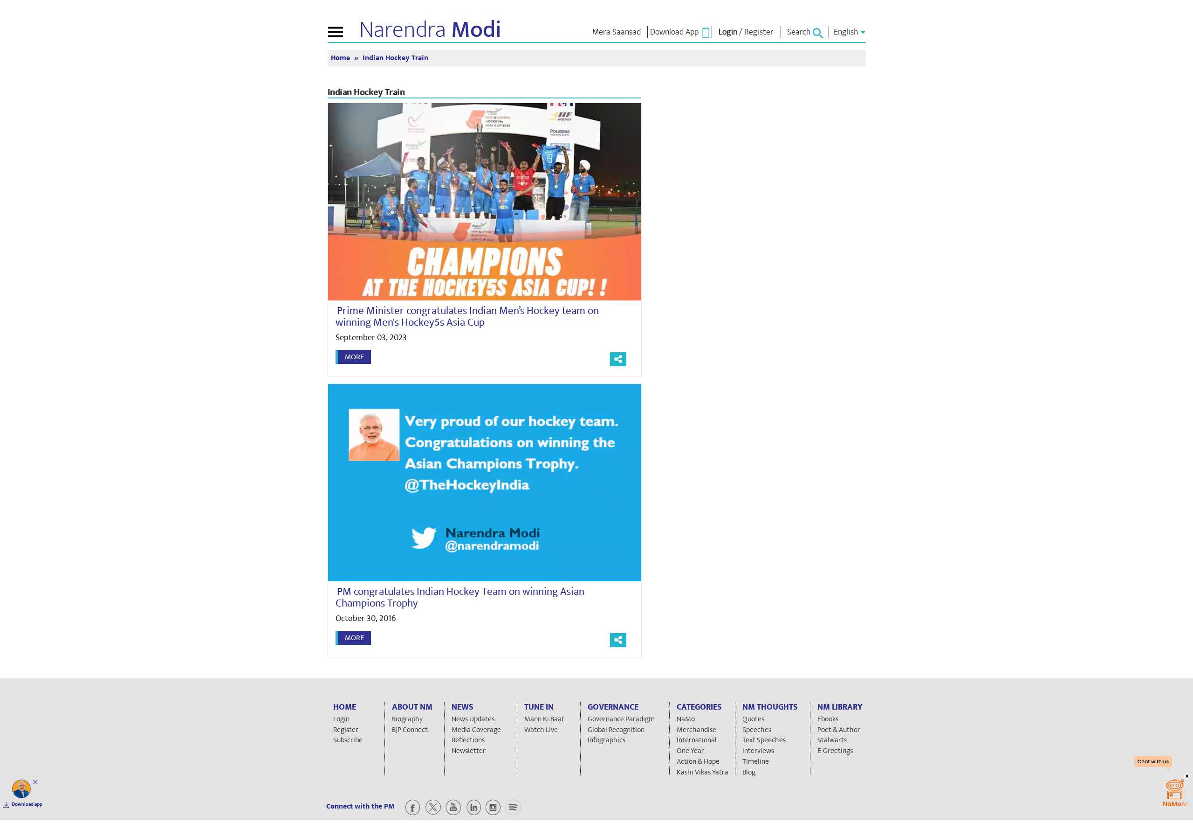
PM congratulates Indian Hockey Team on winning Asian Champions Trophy (460, 597)
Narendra (430, 30)
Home (341, 58)
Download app (27, 804)
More (354, 357)
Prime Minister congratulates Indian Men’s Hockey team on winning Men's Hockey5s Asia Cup (467, 316)
